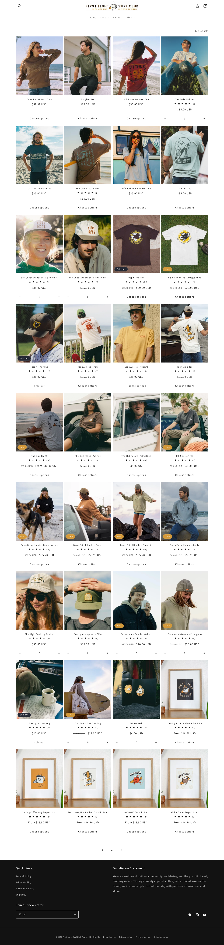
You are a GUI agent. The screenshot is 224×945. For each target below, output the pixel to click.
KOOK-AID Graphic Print (136, 812)
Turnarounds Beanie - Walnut (136, 634)
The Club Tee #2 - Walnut (87, 456)
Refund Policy (23, 876)
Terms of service (143, 937)
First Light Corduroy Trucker (39, 634)
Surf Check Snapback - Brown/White (88, 277)
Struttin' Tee (184, 188)
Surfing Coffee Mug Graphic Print (39, 812)
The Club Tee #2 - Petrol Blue (136, 456)
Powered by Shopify (91, 937)
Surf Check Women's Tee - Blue (136, 188)
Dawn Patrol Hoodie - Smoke (185, 545)
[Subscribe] (75, 914)
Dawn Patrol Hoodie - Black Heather (39, 545)
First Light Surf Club (72, 937)
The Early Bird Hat (184, 99)
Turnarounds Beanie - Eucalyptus (185, 634)
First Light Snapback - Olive (88, 634)
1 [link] (102, 849)
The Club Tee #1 (39, 456)
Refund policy (109, 937)
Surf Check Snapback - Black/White (39, 277)
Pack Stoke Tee (184, 366)
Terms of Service (25, 888)
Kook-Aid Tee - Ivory (88, 366)
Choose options (39, 118)
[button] (19, 6)
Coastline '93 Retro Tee (39, 188)
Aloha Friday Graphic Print (184, 812)
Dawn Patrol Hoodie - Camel (87, 545)
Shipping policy (161, 937)
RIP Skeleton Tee (184, 456)
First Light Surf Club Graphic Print (184, 723)
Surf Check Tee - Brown (88, 188)
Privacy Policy (23, 882)
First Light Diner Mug (39, 723)
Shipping (21, 894)
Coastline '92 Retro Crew (39, 99)
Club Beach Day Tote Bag (88, 723)
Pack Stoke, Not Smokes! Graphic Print (88, 812)
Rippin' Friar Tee (136, 277)
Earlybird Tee (87, 99)
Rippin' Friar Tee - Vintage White (184, 277)
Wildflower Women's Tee (136, 99)
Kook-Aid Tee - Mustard (136, 366)
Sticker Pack (136, 723)
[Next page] (121, 850)
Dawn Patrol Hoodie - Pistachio (136, 545)
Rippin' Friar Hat (39, 366)
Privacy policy (125, 937)
